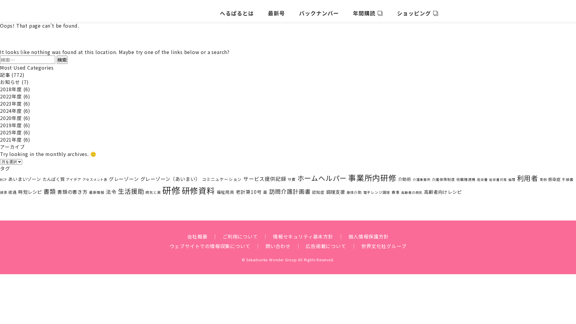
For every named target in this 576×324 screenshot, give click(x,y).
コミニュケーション (222, 179)
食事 (396, 192)
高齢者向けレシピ (443, 192)
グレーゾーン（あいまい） (170, 178)
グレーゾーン (124, 178)
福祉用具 (225, 192)
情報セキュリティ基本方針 (303, 236)
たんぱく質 (54, 179)
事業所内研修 (372, 177)
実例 (543, 179)
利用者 (527, 178)
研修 (171, 190)
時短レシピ (30, 191)
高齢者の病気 (411, 192)
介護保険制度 (443, 179)
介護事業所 (421, 179)
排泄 (3, 192)
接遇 (12, 192)
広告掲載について (326, 246)
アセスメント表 (94, 179)
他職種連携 (466, 179)
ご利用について (240, 236)
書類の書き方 (72, 191)
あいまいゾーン (24, 179)
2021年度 (11, 139)
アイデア (73, 179)
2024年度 (11, 110)
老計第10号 (249, 191)
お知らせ (10, 82)
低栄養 (482, 179)
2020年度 (11, 118)
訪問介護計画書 (290, 191)
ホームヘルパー (322, 178)
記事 (5, 74)
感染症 (554, 179)
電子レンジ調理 (376, 192)
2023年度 (11, 103)
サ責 (291, 179)
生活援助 (131, 191)
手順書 (567, 179)
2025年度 (11, 132)
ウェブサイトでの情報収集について (210, 246)
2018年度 (11, 89)
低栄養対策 (498, 179)
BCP (3, 179)
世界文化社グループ (383, 246)
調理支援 (335, 191)
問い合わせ (278, 246)
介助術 (404, 179)
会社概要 (197, 236)
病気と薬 (153, 192)
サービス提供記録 (264, 178)
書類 (50, 191)
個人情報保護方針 (368, 236)
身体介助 (354, 192)
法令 (111, 191)
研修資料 (198, 190)
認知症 (318, 192)
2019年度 (11, 125)
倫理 (511, 179)
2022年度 (11, 96)
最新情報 (96, 192)
